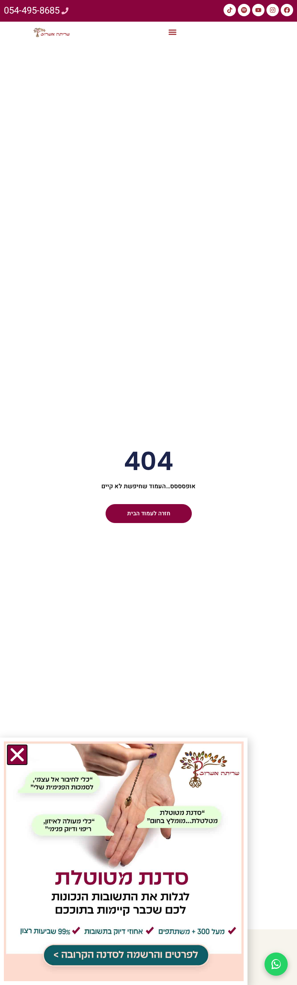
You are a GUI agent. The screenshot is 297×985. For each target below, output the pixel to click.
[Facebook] (287, 10)
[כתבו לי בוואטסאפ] (276, 964)
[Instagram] (272, 10)
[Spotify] (244, 10)
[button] (172, 32)
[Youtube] (258, 10)
